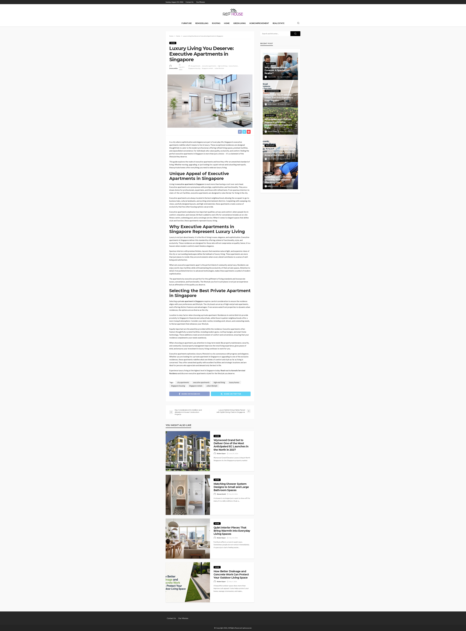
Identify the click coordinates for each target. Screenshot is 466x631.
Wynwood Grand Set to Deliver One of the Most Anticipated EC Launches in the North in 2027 (231, 445)
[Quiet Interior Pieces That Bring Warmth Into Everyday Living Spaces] (188, 539)
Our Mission (200, 2)
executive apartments (209, 66)
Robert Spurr (221, 453)
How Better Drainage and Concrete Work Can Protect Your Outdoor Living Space (231, 574)
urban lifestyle (219, 68)
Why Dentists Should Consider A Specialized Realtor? (277, 70)
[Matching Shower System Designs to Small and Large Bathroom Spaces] (188, 495)
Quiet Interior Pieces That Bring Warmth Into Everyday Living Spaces (232, 531)
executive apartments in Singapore (190, 184)
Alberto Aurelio (273, 186)
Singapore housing (194, 68)
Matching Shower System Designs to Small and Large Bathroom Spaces (231, 487)
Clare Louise (272, 77)
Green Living (239, 23)
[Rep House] (233, 12)
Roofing (216, 23)
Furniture (187, 23)
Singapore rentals (207, 68)
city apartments (195, 66)
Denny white (173, 68)
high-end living (222, 66)
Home (227, 23)
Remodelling (201, 23)
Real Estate (278, 23)
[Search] (298, 23)
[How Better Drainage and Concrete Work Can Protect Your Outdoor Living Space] (188, 582)
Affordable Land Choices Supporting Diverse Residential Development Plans (278, 123)
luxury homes (233, 66)
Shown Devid (221, 494)
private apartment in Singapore (191, 301)
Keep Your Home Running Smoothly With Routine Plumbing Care (278, 180)
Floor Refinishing (272, 91)
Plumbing (269, 173)
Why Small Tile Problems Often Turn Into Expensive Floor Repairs (279, 98)
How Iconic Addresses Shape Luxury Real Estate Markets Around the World (280, 152)
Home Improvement (259, 23)
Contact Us (189, 2)
